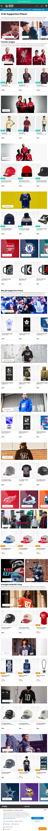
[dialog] (24, 819)
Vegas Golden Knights (8, 360)
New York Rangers (7, 409)
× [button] (46, 809)
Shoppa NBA (6, 526)
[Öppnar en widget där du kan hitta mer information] (42, 828)
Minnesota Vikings (26, 799)
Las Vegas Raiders (7, 701)
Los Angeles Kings (7, 457)
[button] (16, 818)
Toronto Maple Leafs (8, 311)
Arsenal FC (6, 110)
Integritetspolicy (24, 817)
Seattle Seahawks (7, 750)
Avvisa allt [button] (37, 821)
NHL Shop (25, 37)
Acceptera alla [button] (37, 818)
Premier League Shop (8, 37)
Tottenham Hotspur (7, 206)
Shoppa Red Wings (7, 506)
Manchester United (7, 158)
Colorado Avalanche (27, 506)
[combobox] (45, 809)
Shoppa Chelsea (26, 255)
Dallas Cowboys (7, 653)
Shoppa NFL (30, 579)
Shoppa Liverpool (7, 62)
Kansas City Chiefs (7, 605)
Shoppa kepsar (7, 579)
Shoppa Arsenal (7, 255)
